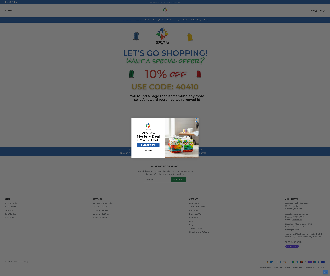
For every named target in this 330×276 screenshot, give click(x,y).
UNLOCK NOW (148, 145)
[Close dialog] (196, 120)
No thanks (148, 150)
